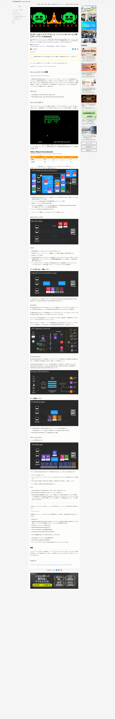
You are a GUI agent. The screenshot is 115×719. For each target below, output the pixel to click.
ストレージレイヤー (17, 19)
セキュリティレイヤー (17, 14)
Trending (38, 4)
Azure (59, 4)
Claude (45, 4)
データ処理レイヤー (17, 18)
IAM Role (57, 46)
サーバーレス (42, 46)
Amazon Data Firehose (50, 46)
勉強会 (71, 4)
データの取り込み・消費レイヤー (19, 16)
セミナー (62, 4)
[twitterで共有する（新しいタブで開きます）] (77, 49)
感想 (13, 21)
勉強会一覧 (88, 150)
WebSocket (63, 46)
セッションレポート (16, 13)
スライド (14, 23)
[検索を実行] (89, 1)
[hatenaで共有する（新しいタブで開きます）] (73, 49)
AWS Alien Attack (35, 511)
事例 (75, 4)
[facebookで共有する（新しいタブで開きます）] (75, 49)
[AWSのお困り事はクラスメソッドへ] (54, 581)
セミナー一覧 (89, 143)
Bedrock (49, 4)
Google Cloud (54, 4)
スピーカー (15, 11)
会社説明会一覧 (89, 146)
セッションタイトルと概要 (17, 9)
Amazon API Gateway (34, 46)
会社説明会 (67, 4)
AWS (42, 4)
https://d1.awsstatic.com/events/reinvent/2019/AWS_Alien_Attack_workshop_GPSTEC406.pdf (52, 564)
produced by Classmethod (26, 1)
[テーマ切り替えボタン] (102, 1)
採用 (77, 4)
